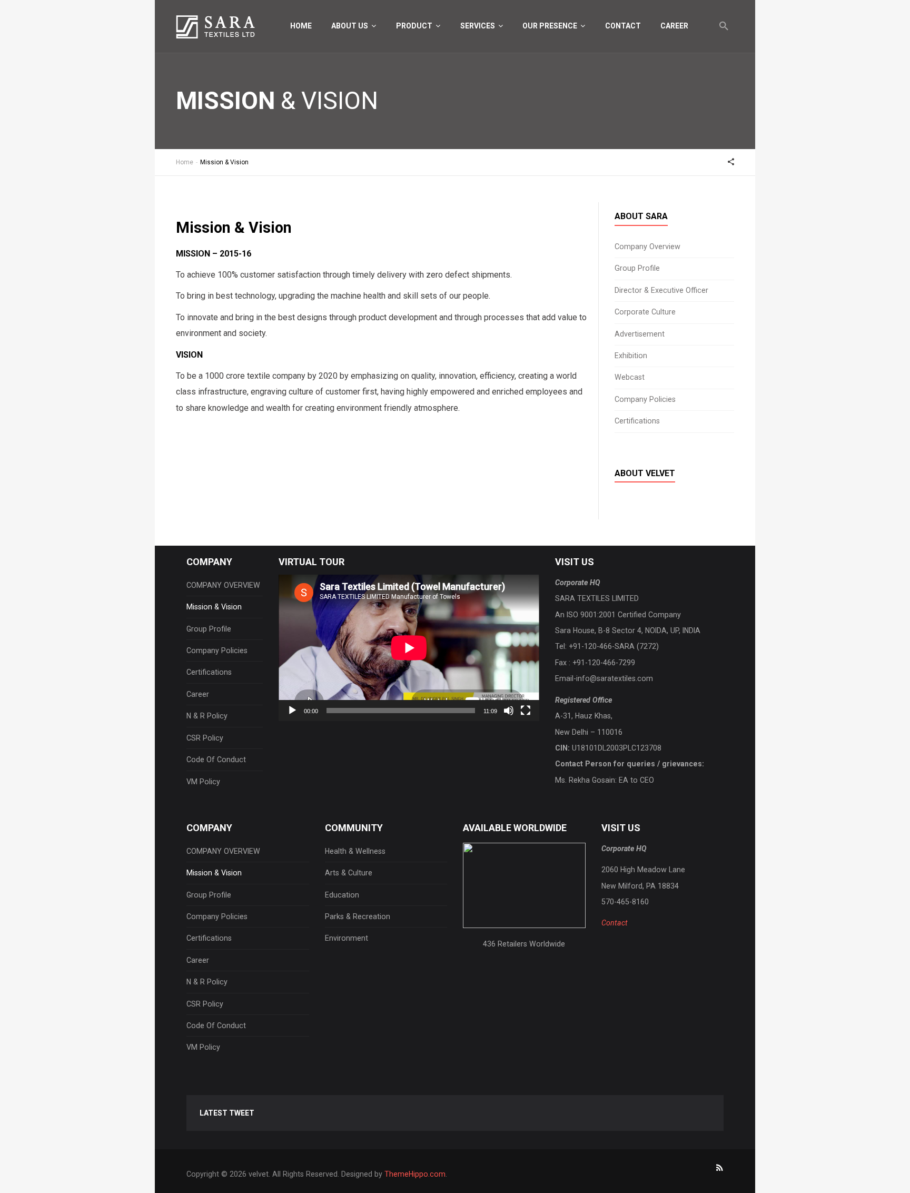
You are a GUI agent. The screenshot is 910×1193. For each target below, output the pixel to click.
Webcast (630, 377)
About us (350, 26)
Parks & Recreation (357, 916)
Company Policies (645, 399)
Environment (346, 938)
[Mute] (508, 710)
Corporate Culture (645, 312)
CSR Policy (204, 738)
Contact (623, 26)
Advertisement (640, 334)
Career (674, 26)
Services (478, 26)
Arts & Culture (348, 873)
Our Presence (550, 26)
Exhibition (631, 355)
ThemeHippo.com (415, 1174)
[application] (409, 648)
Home (301, 26)
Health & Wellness (355, 851)
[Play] (292, 710)
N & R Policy (207, 716)
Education (342, 895)
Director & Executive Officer (661, 290)
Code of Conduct (216, 759)
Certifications (637, 421)
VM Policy (203, 781)
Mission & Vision (214, 607)
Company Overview (647, 246)
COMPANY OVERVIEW (223, 585)
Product (415, 26)
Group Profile (637, 268)
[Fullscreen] (525, 710)
